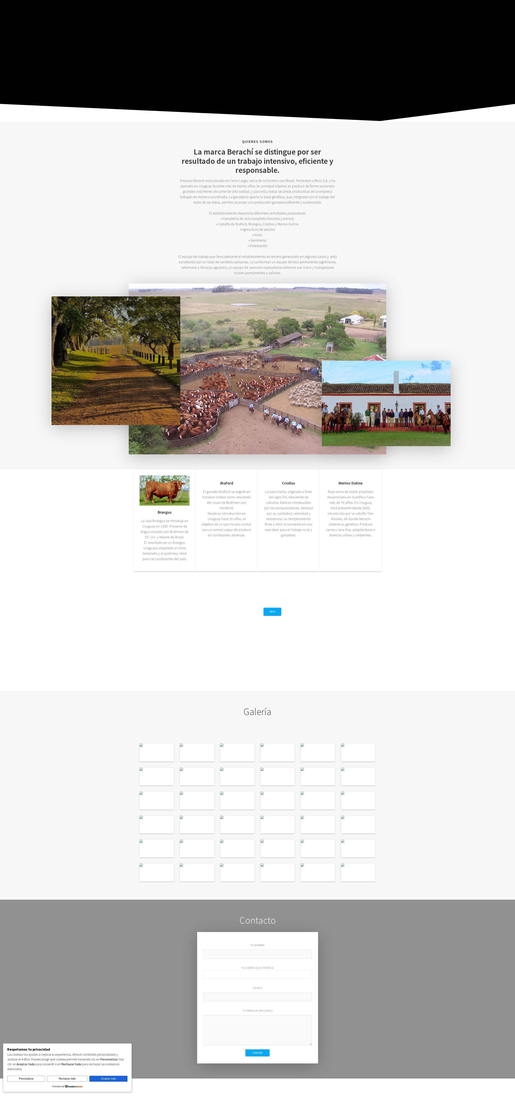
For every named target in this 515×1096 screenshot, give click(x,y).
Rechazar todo (67, 1078)
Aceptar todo (108, 1078)
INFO (272, 611)
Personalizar (26, 1078)
